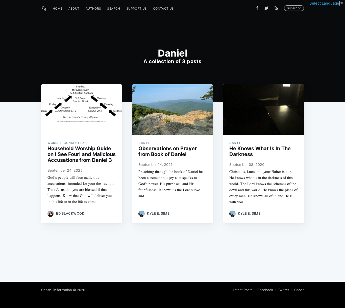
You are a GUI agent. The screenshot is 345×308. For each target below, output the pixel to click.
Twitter (283, 290)
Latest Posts (243, 290)
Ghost (299, 290)
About (74, 8)
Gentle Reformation (56, 290)
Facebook (265, 290)
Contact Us (163, 8)
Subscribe (294, 8)
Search (113, 8)
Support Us (136, 8)
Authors (93, 8)
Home (57, 8)
